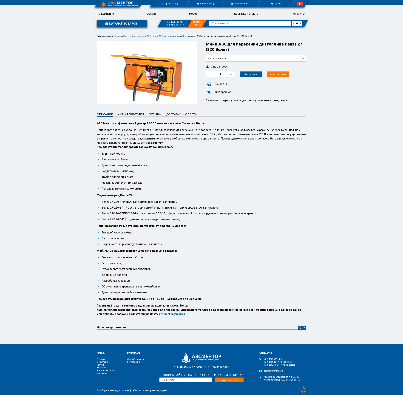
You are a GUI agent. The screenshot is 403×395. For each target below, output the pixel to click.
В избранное (223, 92)
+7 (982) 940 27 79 (175, 24)
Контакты (298, 13)
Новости (194, 13)
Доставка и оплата (246, 13)
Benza (185, 36)
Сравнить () (171, 3)
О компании (106, 13)
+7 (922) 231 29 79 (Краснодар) (279, 365)
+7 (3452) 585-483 (175, 22)
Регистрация (133, 362)
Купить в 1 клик (278, 74)
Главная (118, 36)
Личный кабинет (135, 359)
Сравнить (221, 83)
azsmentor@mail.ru (273, 370)
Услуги (151, 13)
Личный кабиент (242, 3)
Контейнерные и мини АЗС (137, 36)
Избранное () (206, 3)
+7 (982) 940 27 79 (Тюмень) (278, 362)
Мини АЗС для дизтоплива (167, 36)
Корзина (277, 3)
